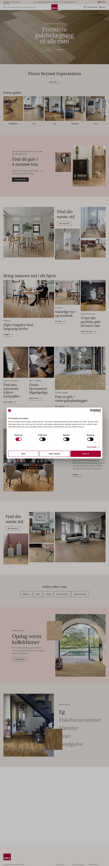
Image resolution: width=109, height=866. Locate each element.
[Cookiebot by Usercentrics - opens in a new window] (91, 410)
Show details (92, 447)
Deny (23, 454)
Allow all (85, 454)
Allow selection (54, 454)
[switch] (42, 439)
